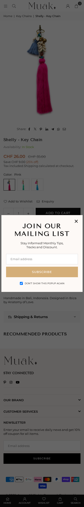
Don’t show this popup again (44, 283)
